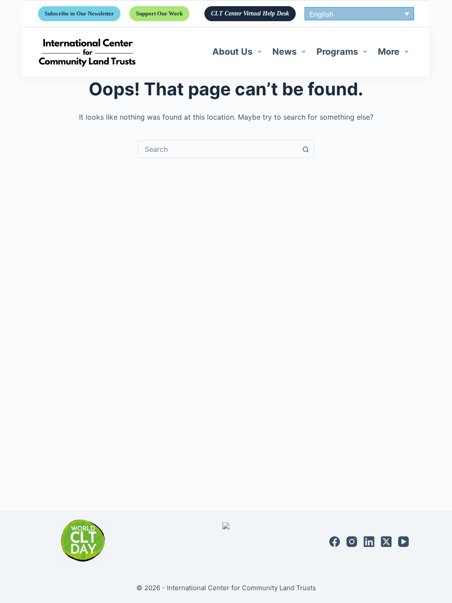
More (388, 51)
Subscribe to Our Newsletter (79, 13)
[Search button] (305, 149)
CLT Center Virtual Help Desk (250, 13)
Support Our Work (159, 13)
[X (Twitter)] (386, 541)
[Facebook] (334, 541)
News (284, 51)
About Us (232, 51)
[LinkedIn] (369, 541)
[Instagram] (352, 541)
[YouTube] (403, 541)
